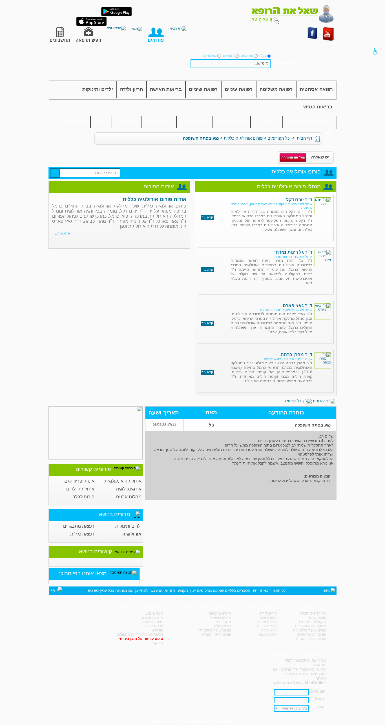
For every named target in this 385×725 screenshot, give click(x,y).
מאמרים (209, 55)
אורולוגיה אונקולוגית (123, 481)
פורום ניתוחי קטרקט (215, 634)
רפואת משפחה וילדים (309, 121)
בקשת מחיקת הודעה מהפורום (140, 634)
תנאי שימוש (154, 613)
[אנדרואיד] (116, 15)
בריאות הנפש (317, 107)
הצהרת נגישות (152, 622)
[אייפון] (91, 25)
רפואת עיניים (239, 89)
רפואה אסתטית (316, 89)
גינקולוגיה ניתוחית (312, 622)
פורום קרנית (316, 617)
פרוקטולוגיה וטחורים (310, 626)
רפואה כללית (82, 534)
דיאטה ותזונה (72, 121)
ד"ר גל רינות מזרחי (293, 252)
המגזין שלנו (222, 626)
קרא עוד (207, 217)
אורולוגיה (131, 534)
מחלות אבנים (128, 496)
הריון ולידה (131, 89)
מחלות (101, 121)
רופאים (228, 55)
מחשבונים (223, 622)
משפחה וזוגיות (231, 121)
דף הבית (304, 138)
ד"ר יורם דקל (299, 199)
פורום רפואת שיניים (311, 634)
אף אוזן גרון (266, 121)
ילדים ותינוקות (97, 89)
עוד (328, 133)
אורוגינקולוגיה (128, 489)
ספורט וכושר (159, 121)
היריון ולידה (268, 613)
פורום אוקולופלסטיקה (309, 630)
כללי (262, 55)
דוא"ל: (319, 699)
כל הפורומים (278, 138)
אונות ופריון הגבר (78, 481)
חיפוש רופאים (220, 617)
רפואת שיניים (203, 89)
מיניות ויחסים (194, 121)
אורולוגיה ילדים (80, 489)
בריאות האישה (166, 89)
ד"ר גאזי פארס (297, 305)
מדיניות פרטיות (151, 617)
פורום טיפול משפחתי (215, 630)
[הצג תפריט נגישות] (375, 51)
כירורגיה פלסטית (313, 613)
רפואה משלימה (276, 89)
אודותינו (157, 630)
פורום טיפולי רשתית (311, 639)
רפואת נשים (267, 634)
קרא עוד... (62, 233)
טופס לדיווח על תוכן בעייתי (141, 639)
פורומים (246, 55)
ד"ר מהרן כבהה (296, 354)
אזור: (321, 707)
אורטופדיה (126, 121)
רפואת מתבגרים (78, 526)
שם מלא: (317, 691)
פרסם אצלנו (153, 626)
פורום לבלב (83, 496)
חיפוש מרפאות (220, 613)
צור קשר (157, 643)
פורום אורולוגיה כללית (243, 138)
